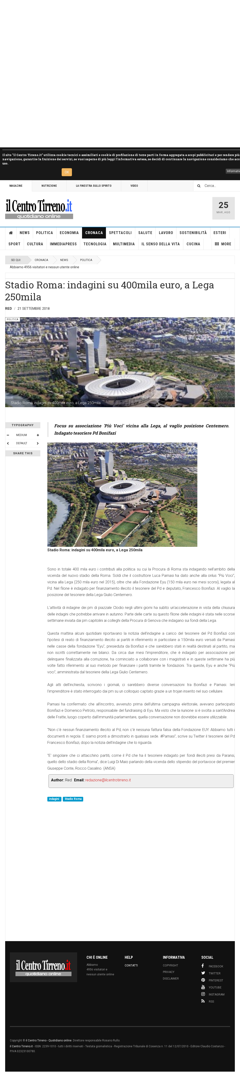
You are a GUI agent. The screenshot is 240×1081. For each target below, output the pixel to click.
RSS (211, 1001)
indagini (54, 799)
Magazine (15, 185)
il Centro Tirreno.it (21, 1046)
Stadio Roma (73, 799)
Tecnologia (95, 244)
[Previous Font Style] (7, 443)
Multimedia (124, 244)
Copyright (170, 965)
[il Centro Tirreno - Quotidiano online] (39, 208)
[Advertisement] (120, 73)
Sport (14, 244)
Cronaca (94, 233)
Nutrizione (49, 185)
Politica (44, 233)
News (25, 233)
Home (11, 233)
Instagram (217, 994)
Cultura (35, 244)
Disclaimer (171, 978)
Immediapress (63, 244)
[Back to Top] (4, 1076)
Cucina (193, 244)
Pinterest (216, 980)
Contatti (131, 965)
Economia (69, 233)
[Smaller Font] (7, 435)
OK (67, 172)
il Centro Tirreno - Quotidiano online (48, 1040)
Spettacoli (120, 233)
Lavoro (166, 233)
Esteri (220, 233)
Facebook (216, 966)
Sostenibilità (193, 233)
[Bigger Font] (37, 435)
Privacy (168, 972)
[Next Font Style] (37, 443)
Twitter (215, 973)
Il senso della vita (161, 244)
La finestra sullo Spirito (94, 185)
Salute (145, 233)
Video (134, 185)
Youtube (215, 987)
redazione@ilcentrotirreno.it (108, 780)
